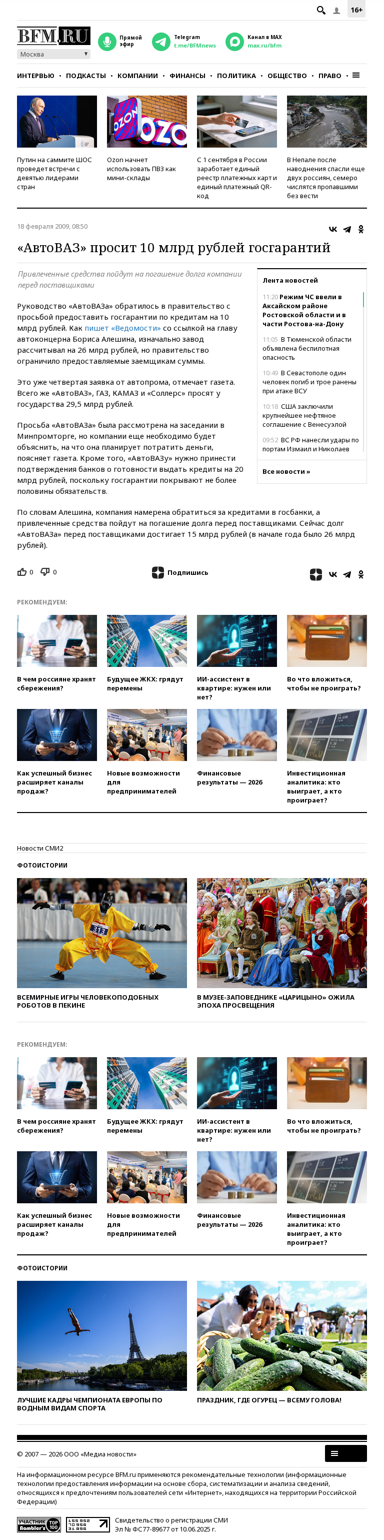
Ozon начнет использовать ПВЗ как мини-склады (141, 168)
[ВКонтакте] (333, 229)
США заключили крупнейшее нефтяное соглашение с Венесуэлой (304, 415)
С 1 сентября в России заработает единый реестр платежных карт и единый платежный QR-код (237, 177)
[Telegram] (347, 229)
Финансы (188, 75)
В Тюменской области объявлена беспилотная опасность (307, 348)
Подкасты (86, 75)
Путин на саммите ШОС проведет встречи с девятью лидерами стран (54, 173)
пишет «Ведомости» (122, 328)
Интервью (35, 75)
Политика (236, 75)
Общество (287, 75)
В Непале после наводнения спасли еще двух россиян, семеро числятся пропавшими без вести (326, 177)
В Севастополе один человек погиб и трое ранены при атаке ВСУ (309, 381)
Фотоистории (42, 865)
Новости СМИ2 (40, 848)
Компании (138, 75)
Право (330, 75)
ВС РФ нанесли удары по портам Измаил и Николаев (310, 444)
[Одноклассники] (361, 229)
